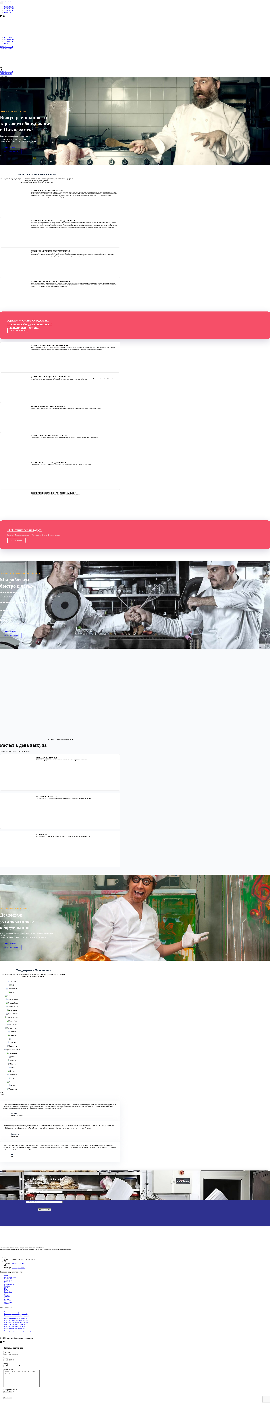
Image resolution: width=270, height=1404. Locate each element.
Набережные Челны (10, 1277)
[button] (10, 147)
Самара (6, 1295)
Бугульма (7, 1281)
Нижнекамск (8, 1278)
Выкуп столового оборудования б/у (15, 1326)
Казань (6, 1275)
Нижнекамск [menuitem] (9, 7)
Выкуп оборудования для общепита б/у (16, 1322)
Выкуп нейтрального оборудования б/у (16, 1318)
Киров (6, 1283)
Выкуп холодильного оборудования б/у (16, 1314)
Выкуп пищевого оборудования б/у (14, 1328)
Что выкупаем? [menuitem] (9, 8)
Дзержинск (7, 1303)
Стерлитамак (8, 1302)
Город (5, 1364)
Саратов (6, 1298)
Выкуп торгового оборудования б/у (15, 1324)
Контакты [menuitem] (7, 12)
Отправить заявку (6, 49)
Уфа (5, 1289)
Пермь (6, 1290)
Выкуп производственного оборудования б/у (17, 1331)
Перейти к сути (5, 1)
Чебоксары (7, 1300)
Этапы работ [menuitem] (8, 10)
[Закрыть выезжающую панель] (1, 3)
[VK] (4, 16)
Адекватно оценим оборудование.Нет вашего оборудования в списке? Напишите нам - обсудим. (29, 324)
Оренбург (7, 1286)
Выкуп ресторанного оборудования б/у (16, 1320)
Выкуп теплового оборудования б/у (15, 1312)
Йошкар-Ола (8, 1292)
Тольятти (7, 1296)
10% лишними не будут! (24, 530)
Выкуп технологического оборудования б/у (17, 1316)
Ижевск (6, 1299)
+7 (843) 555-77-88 (6, 47)
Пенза (6, 1287)
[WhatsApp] (1, 16)
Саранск (6, 1293)
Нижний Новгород (9, 1284)
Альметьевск (8, 1280)
